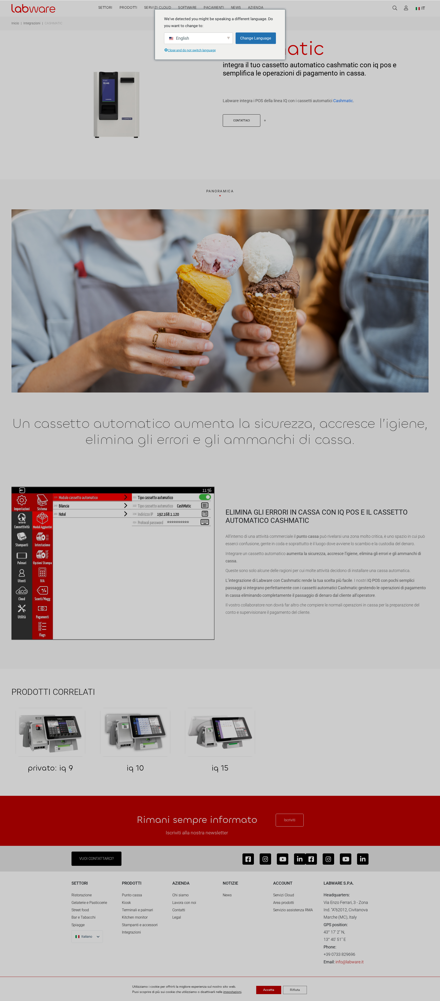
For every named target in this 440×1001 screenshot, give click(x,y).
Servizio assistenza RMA (293, 910)
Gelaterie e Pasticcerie (89, 902)
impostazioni (232, 992)
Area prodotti (283, 902)
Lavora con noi (184, 902)
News (227, 895)
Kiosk (126, 902)
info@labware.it (350, 961)
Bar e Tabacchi (84, 917)
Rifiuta (295, 990)
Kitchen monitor (135, 917)
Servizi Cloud (283, 895)
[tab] (220, 192)
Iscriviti (289, 820)
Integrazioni (31, 23)
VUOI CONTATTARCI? (96, 858)
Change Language (255, 38)
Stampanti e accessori (140, 925)
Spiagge (78, 925)
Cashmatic (343, 100)
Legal (176, 917)
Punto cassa (132, 895)
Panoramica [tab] (220, 191)
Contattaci (241, 120)
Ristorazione (82, 895)
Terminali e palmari (137, 910)
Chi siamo (180, 895)
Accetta (268, 990)
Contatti (178, 910)
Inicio (15, 23)
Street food (80, 910)
